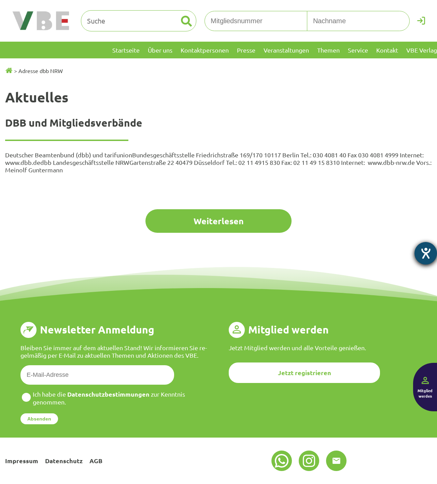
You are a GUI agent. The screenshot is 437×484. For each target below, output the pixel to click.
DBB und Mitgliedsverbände (73, 122)
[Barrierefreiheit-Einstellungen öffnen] (425, 253)
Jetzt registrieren (304, 372)
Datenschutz (64, 461)
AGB (95, 461)
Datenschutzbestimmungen (108, 394)
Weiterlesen (219, 220)
